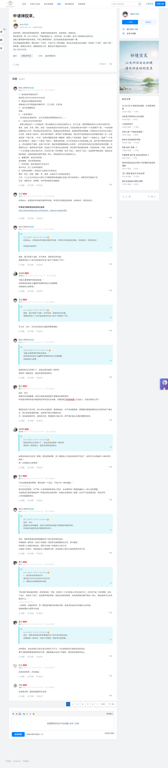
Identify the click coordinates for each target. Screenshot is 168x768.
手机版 (25, 761)
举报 (110, 64)
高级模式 (109, 714)
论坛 (59, 4)
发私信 (148, 22)
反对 (40, 185)
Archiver (16, 761)
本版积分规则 (109, 733)
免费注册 (160, 4)
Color (16, 713)
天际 (20, 687)
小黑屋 (8, 761)
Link (23, 713)
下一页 (111, 704)
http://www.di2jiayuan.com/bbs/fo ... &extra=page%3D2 (43, 210)
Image (20, 713)
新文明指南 (48, 4)
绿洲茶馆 (81, 4)
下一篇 (151, 196)
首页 (24, 4)
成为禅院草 (69, 4)
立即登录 (149, 4)
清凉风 (21, 276)
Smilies (33, 713)
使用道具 (102, 64)
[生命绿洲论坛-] (11, 4)
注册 (77, 723)
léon (20, 90)
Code (30, 713)
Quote (27, 713)
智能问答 (164, 387)
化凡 (20, 668)
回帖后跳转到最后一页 (35, 734)
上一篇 (128, 196)
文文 (20, 196)
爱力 (20, 389)
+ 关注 (130, 22)
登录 (71, 723)
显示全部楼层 (50, 90)
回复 (17, 64)
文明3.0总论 (35, 4)
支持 (31, 185)
